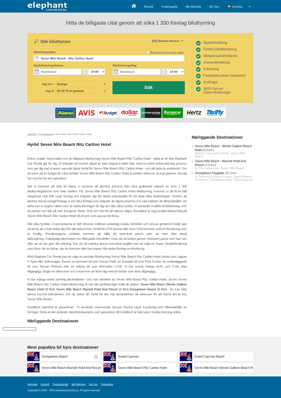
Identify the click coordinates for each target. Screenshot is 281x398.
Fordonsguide (169, 6)
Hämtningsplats (45, 52)
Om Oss (214, 6)
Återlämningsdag (125, 65)
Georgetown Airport (54, 356)
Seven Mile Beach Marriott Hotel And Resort (71, 367)
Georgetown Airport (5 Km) (148, 289)
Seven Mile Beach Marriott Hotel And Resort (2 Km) (92, 289)
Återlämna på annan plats (167, 52)
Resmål (148, 6)
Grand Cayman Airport (209, 356)
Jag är (49, 90)
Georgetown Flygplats (209, 173)
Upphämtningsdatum (48, 65)
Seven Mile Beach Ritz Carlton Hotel (142, 367)
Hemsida (32, 384)
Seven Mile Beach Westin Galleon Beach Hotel (223, 367)
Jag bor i (48, 84)
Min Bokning (193, 6)
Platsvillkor (107, 384)
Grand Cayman (128, 356)
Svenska (236, 6)
